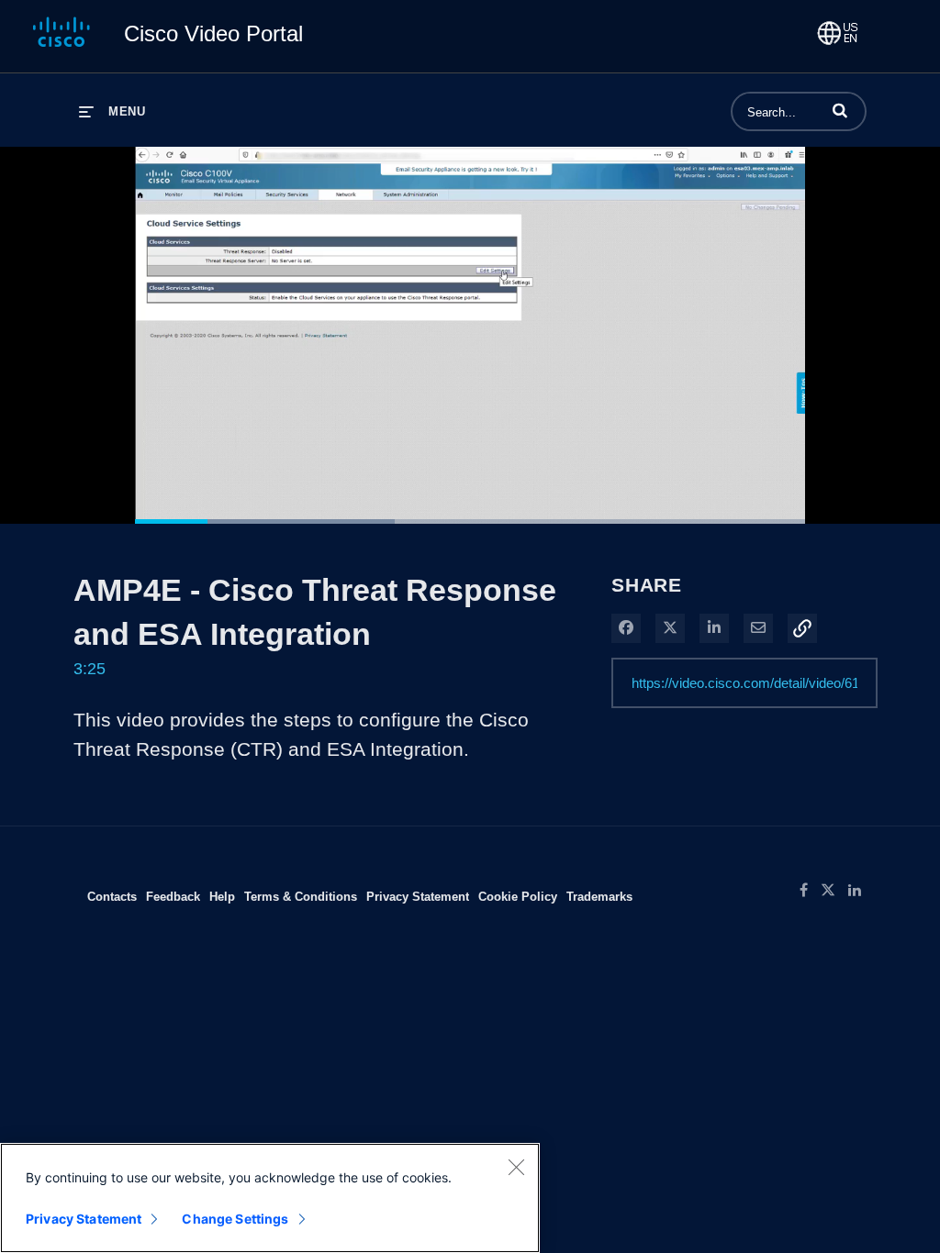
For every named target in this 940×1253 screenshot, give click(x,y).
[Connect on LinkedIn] (859, 890)
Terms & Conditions (300, 896)
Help (222, 896)
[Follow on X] (834, 890)
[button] (839, 110)
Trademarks (599, 896)
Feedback (173, 896)
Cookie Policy (517, 896)
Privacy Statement (417, 896)
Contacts (112, 896)
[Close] (516, 1167)
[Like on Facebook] (810, 890)
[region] (270, 1198)
